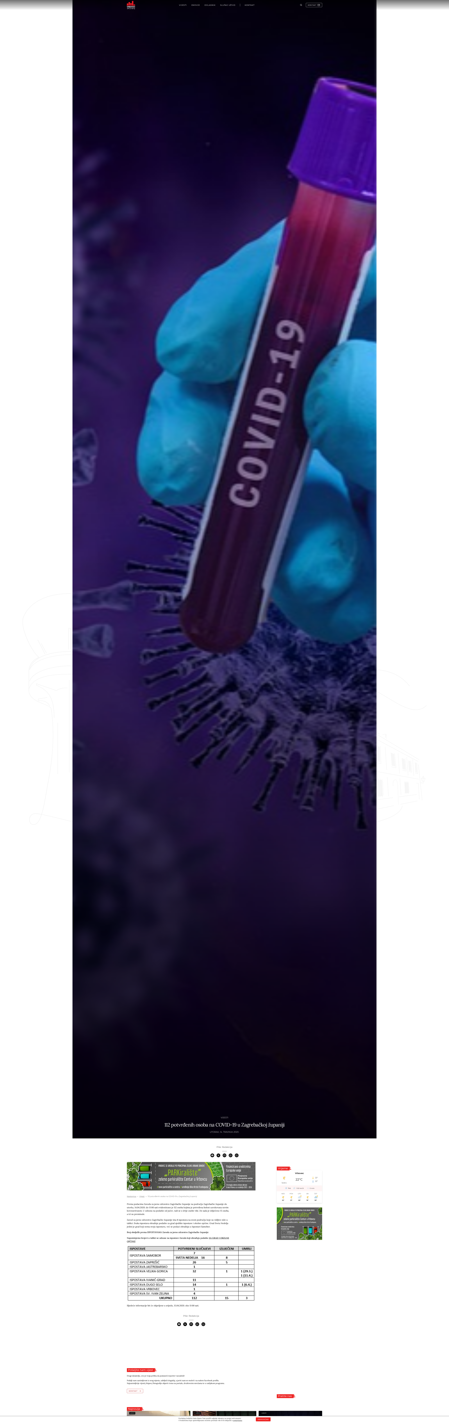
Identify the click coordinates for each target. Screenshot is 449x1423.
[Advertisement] (191, 1347)
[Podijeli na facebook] (212, 1155)
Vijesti (224, 1117)
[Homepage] (131, 5)
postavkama (237, 1420)
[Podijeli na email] (224, 1155)
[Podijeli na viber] (237, 1155)
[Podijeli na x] (218, 1155)
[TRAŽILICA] (301, 5)
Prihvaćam (263, 1419)
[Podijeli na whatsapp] (230, 1155)
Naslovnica (131, 1196)
